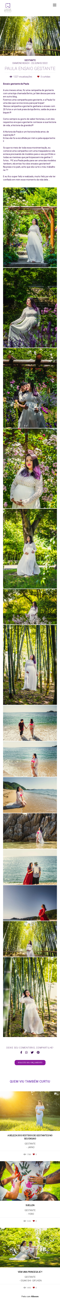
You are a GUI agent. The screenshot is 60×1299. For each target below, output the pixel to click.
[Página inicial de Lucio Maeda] (7, 8)
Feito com (30, 1296)
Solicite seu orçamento (30, 1063)
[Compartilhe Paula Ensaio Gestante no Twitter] (32, 1052)
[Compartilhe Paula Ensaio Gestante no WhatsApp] (26, 1052)
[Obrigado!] (21, 261)
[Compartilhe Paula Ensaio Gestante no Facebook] (21, 1052)
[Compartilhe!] (30, 261)
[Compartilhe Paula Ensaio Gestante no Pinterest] (38, 1052)
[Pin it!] (39, 261)
